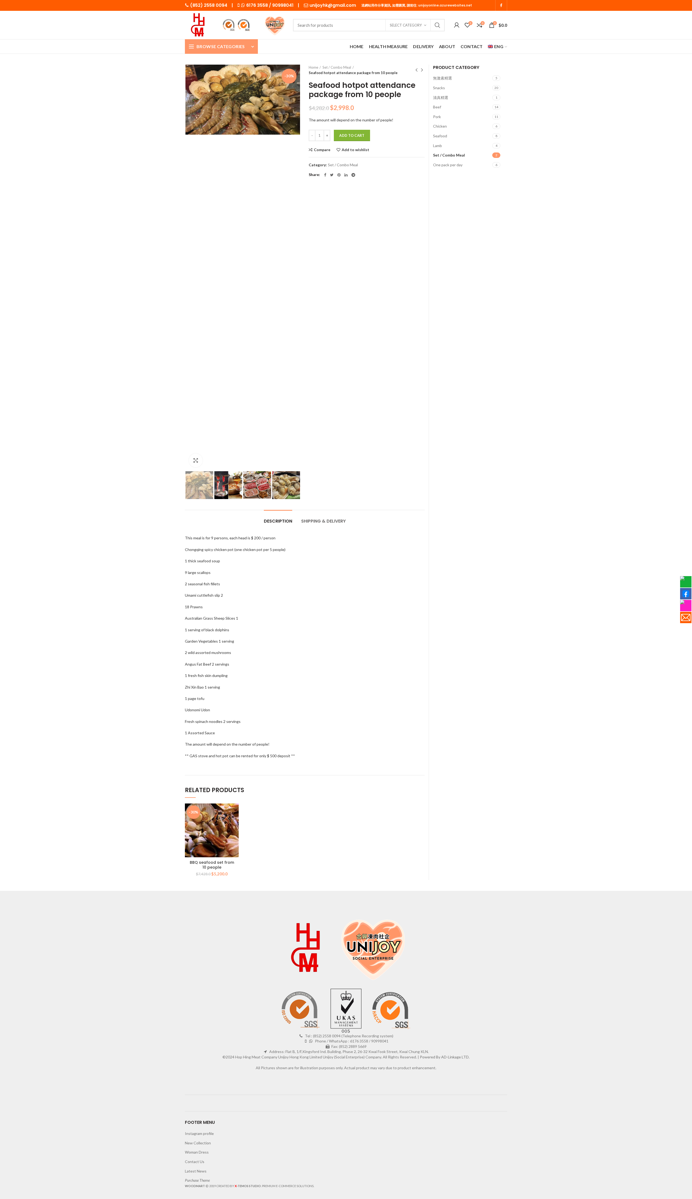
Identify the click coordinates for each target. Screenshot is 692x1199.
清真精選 (440, 97)
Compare (322, 150)
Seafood (440, 136)
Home (313, 67)
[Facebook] (501, 5)
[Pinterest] (338, 174)
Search (437, 25)
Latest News (196, 1171)
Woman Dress (197, 1152)
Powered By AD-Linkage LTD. (445, 1057)
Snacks (439, 87)
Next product (422, 70)
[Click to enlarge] (195, 460)
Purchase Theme (197, 1180)
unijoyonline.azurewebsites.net (445, 5)
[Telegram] (353, 174)
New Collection (198, 1143)
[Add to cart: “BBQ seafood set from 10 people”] (234, 824)
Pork (437, 116)
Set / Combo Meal (336, 67)
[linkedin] (346, 174)
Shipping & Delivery (323, 521)
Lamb (437, 145)
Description (278, 521)
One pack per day (448, 164)
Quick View (234, 837)
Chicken (440, 126)
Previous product (416, 70)
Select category (406, 25)
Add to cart (351, 135)
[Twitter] (331, 174)
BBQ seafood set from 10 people (212, 865)
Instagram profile (199, 1133)
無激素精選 (442, 78)
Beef (437, 107)
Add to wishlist (355, 150)
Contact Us (194, 1161)
